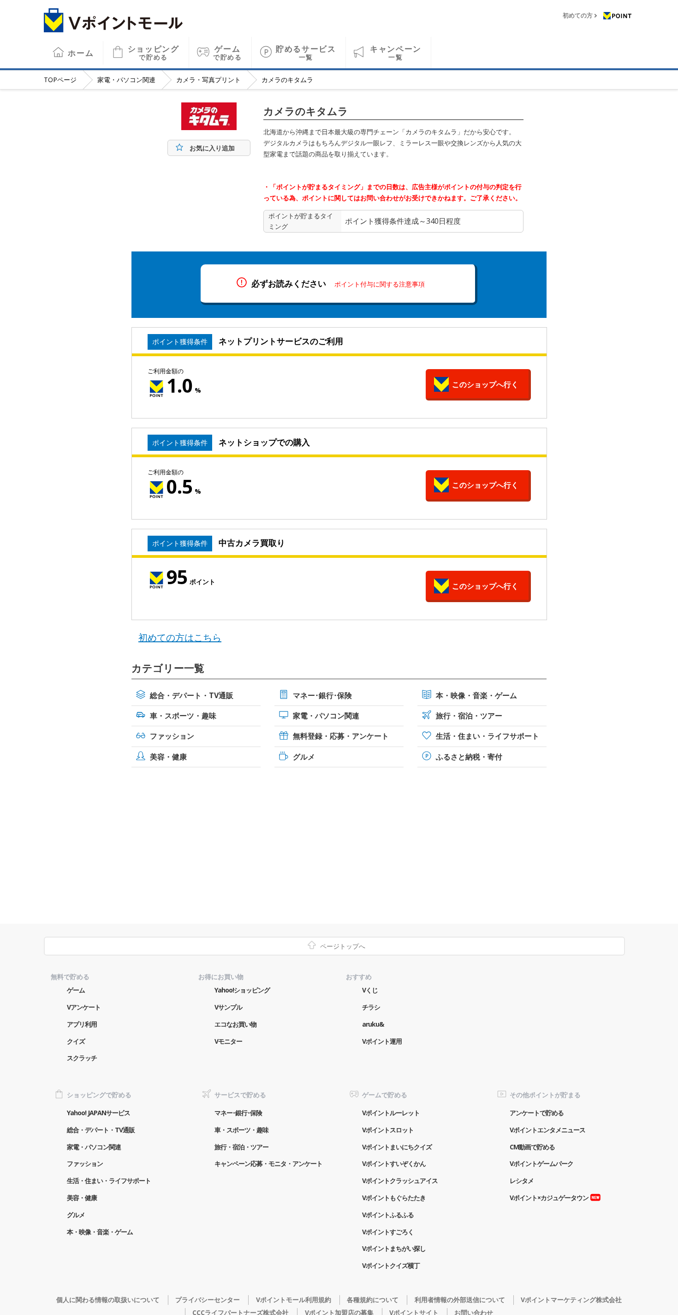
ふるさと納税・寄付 (469, 757)
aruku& (373, 1024)
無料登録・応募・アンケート (341, 736)
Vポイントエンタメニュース (547, 1129)
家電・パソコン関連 (126, 79)
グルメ (304, 757)
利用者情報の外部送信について (460, 1299)
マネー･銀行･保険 (322, 695)
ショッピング (153, 52)
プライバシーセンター (207, 1299)
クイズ (76, 1041)
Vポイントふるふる (388, 1214)
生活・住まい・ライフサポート (487, 736)
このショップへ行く (485, 384)
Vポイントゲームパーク (541, 1163)
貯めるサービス (306, 52)
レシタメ (522, 1180)
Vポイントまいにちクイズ (397, 1146)
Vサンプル (228, 1007)
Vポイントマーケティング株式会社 (571, 1299)
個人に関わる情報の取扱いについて (108, 1299)
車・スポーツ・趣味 (183, 716)
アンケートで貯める (537, 1112)
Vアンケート (84, 1007)
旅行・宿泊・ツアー (469, 716)
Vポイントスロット (388, 1129)
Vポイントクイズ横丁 (391, 1265)
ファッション (172, 736)
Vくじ (370, 990)
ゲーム (227, 52)
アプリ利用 (82, 1024)
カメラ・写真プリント (208, 79)
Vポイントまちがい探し (394, 1248)
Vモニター (228, 1041)
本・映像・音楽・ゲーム (476, 695)
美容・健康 (168, 757)
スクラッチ (82, 1057)
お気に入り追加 (212, 147)
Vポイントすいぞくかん (394, 1163)
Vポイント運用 (382, 1041)
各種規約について (372, 1299)
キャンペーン (396, 52)
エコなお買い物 (235, 1024)
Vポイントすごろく (388, 1231)
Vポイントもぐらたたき (394, 1197)
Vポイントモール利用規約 (293, 1299)
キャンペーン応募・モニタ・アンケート (268, 1163)
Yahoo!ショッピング (242, 990)
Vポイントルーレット (391, 1112)
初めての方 (578, 15)
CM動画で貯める (532, 1146)
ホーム (81, 53)
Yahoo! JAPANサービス (98, 1112)
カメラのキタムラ (287, 79)
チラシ (371, 1007)
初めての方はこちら (179, 637)
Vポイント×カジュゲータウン (549, 1197)
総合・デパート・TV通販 (191, 695)
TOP (60, 79)
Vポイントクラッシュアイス (400, 1180)
